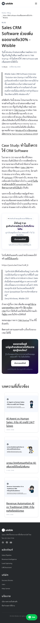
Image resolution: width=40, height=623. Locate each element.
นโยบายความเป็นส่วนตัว (9, 601)
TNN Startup (19, 110)
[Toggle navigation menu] (36, 3)
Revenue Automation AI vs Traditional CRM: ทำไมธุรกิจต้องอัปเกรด (20, 507)
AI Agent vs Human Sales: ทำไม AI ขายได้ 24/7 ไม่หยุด (20, 422)
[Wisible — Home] (7, 3)
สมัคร (5, 314)
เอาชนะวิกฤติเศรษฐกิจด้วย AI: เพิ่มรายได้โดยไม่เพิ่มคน (21, 464)
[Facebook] (3, 542)
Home (4, 13)
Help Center (6, 588)
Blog (9, 13)
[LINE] (7, 542)
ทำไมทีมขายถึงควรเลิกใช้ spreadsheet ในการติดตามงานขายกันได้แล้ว (20, 184)
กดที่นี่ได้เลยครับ (11, 258)
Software (8, 177)
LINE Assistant (7, 567)
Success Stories (7, 580)
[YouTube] (11, 542)
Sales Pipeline (6, 555)
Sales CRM (25, 167)
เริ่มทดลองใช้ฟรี (20, 239)
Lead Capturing (7, 563)
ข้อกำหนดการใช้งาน (8, 606)
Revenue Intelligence (9, 559)
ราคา (3, 584)
